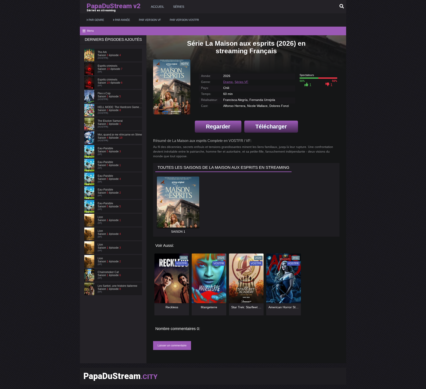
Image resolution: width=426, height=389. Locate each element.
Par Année (122, 20)
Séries (178, 6)
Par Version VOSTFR (184, 20)
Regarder (218, 126)
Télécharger (271, 126)
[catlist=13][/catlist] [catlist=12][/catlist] (170, 279)
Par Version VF (150, 20)
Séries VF (241, 82)
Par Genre (96, 20)
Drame (228, 82)
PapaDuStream (120, 376)
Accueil (157, 6)
